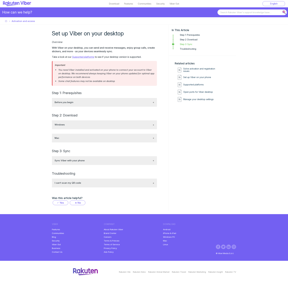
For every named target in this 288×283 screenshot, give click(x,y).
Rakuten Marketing (197, 272)
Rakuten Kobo (139, 272)
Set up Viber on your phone (197, 77)
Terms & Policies (111, 240)
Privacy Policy (110, 248)
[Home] (17, 5)
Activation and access (23, 21)
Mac (165, 240)
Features (128, 3)
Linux (165, 244)
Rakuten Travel (179, 272)
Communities (144, 3)
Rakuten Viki (124, 272)
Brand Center (110, 233)
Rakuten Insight (215, 272)
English (274, 3)
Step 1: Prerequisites (190, 35)
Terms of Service (112, 244)
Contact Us (57, 252)
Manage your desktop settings (198, 99)
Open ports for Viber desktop (198, 92)
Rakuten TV (230, 272)
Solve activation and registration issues (199, 70)
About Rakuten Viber (113, 229)
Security (160, 3)
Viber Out (174, 3)
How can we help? (17, 12)
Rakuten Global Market (159, 272)
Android (166, 229)
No (79, 202)
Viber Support (6, 21)
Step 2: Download (188, 39)
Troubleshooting (188, 49)
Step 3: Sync (186, 44)
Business (56, 248)
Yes (62, 202)
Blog (54, 237)
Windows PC (169, 237)
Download (114, 3)
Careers (107, 237)
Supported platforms (193, 84)
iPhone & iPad (169, 233)
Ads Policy (109, 252)
